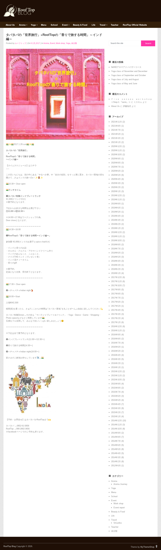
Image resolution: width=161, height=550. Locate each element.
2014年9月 (116, 433)
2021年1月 (116, 142)
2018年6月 (116, 253)
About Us (10, 24)
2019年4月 (116, 216)
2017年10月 (116, 285)
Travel (103, 24)
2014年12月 (116, 420)
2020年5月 (116, 175)
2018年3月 (116, 265)
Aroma (23, 24)
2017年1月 (116, 322)
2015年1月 (116, 416)
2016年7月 (116, 343)
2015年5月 (116, 400)
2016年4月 (116, 355)
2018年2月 (116, 269)
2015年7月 (116, 392)
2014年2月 (116, 461)
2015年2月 (116, 412)
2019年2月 (116, 224)
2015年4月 (116, 404)
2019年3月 (116, 220)
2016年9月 (116, 334)
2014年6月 (116, 445)
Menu (43, 24)
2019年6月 (116, 208)
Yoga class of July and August (125, 79)
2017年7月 (116, 298)
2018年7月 (116, 248)
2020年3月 (116, 183)
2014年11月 (116, 424)
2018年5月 (116, 257)
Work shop (60, 43)
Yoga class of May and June (124, 83)
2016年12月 (116, 326)
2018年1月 (116, 273)
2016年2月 (116, 363)
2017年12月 (116, 277)
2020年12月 (116, 146)
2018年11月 (116, 236)
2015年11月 (116, 375)
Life (93, 24)
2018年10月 (116, 240)
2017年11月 (116, 281)
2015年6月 (116, 396)
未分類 (74, 43)
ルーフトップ (20, 43)
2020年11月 (116, 150)
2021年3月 (116, 138)
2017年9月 (116, 289)
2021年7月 (116, 130)
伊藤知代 (127, 106)
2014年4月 (116, 453)
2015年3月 (116, 408)
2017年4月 (116, 310)
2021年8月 (116, 126)
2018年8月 (116, 244)
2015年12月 (116, 371)
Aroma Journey (120, 484)
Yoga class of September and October (128, 75)
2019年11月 (116, 199)
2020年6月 (116, 171)
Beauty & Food (80, 24)
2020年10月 (116, 154)
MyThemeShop (147, 547)
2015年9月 (116, 384)
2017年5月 (116, 306)
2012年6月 (116, 465)
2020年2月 (116, 187)
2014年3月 (116, 457)
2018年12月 (116, 232)
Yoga (34, 24)
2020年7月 (116, 167)
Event (65, 24)
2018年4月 (116, 261)
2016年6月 (116, 347)
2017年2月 (116, 318)
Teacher (114, 24)
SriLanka (118, 523)
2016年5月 (116, 351)
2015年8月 (116, 388)
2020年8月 (116, 163)
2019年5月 (116, 212)
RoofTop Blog (9, 546)
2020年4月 (116, 179)
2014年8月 (116, 437)
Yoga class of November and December (129, 71)
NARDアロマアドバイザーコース (126, 67)
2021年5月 (116, 134)
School (54, 24)
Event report (119, 507)
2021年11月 (116, 122)
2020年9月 (116, 158)
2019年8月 (116, 203)
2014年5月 (116, 449)
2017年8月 (116, 293)
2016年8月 (116, 338)
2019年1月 (116, 228)
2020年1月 (116, 191)
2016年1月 (116, 367)
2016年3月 (116, 359)
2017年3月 (116, 314)
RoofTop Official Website (135, 24)
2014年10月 (116, 429)
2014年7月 (116, 441)
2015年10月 (116, 379)
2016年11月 (116, 330)
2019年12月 (116, 195)
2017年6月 (116, 302)
